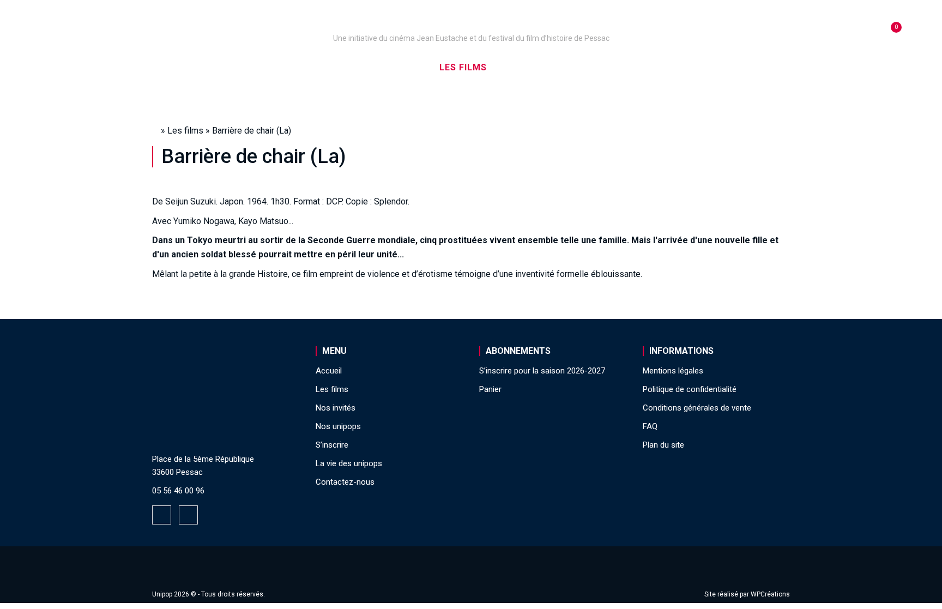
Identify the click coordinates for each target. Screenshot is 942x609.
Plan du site (663, 445)
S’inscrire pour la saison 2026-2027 (542, 371)
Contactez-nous (345, 482)
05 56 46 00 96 (178, 491)
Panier (490, 389)
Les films (463, 67)
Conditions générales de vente (697, 408)
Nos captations (379, 67)
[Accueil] (471, 23)
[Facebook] (161, 514)
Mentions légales (673, 371)
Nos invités (534, 67)
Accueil (217, 67)
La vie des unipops (698, 67)
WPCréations (770, 594)
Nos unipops (287, 67)
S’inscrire (607, 67)
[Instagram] (188, 514)
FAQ (650, 426)
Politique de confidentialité (689, 389)
